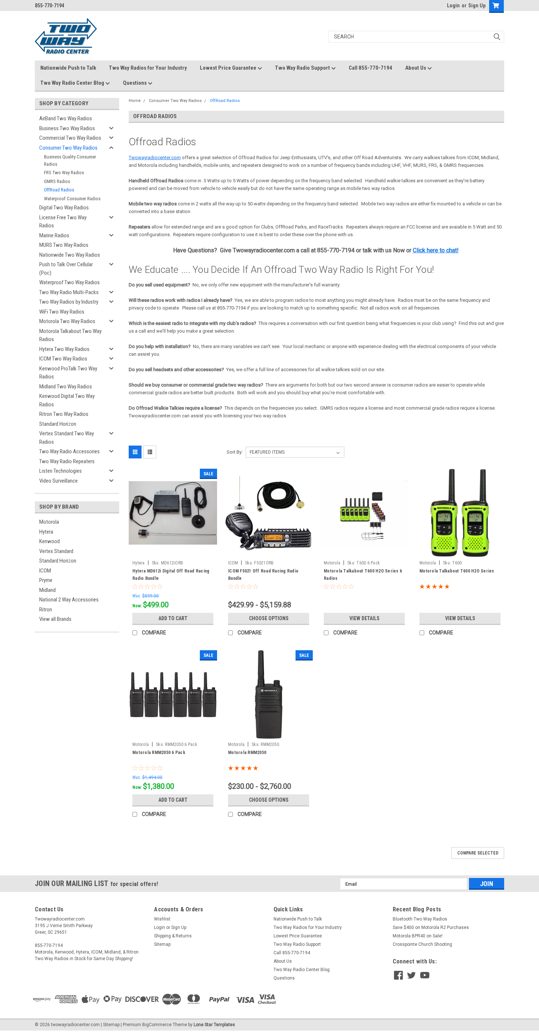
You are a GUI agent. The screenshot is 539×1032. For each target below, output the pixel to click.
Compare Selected (477, 853)
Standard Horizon (57, 424)
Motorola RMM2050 (247, 752)
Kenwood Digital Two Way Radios (67, 400)
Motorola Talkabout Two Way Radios (70, 335)
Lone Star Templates (214, 1024)
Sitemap (162, 944)
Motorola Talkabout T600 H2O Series (456, 571)
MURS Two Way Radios (63, 245)
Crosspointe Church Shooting (422, 944)
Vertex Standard (56, 551)
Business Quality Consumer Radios (70, 160)
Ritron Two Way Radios (63, 414)
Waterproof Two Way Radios (69, 282)
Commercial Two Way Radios (70, 138)
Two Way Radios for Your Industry (148, 68)
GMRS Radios (57, 181)
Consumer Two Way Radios (68, 147)
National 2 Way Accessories (69, 599)
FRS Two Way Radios (64, 172)
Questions (135, 83)
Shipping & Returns (173, 935)
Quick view (173, 552)
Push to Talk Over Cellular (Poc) (66, 268)
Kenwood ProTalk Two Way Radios (68, 372)
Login (453, 5)
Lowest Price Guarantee (228, 68)
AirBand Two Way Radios (65, 118)
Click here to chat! (436, 250)
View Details (364, 618)
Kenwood (49, 541)
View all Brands (55, 619)
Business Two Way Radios (67, 128)
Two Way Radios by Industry (68, 302)
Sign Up (476, 5)
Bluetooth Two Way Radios (420, 919)
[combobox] (416, 37)
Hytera (46, 531)
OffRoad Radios (59, 190)
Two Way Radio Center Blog (72, 83)
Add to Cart (172, 618)
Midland (47, 590)
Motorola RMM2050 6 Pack (158, 752)
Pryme (45, 580)
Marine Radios (54, 235)
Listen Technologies (60, 471)
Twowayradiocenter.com (155, 157)
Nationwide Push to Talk (68, 68)
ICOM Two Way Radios (63, 358)
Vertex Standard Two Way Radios (66, 437)
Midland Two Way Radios (65, 386)
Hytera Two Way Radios (64, 349)
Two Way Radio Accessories (69, 451)
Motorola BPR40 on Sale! (418, 935)
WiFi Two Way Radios (61, 311)
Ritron (45, 609)
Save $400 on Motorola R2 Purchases (431, 927)
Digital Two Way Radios (64, 207)
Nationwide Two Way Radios (69, 255)
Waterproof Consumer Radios (72, 198)
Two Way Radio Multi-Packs (69, 292)
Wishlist (162, 919)
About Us (416, 68)
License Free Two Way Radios (63, 221)
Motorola (49, 522)
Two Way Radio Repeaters (67, 461)
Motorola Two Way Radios (67, 321)
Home (135, 100)
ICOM (45, 570)
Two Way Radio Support (303, 68)
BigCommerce (157, 1024)
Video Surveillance (58, 480)
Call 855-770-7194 (370, 68)
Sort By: (235, 452)
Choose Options (269, 618)
